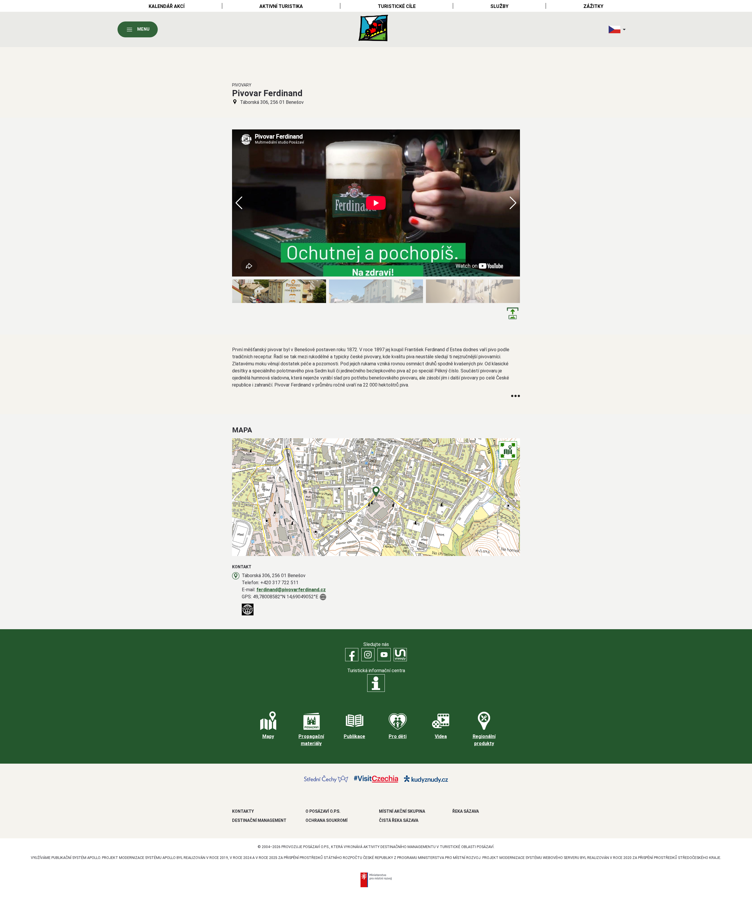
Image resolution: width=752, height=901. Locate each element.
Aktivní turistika (281, 6)
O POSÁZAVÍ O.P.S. (323, 811)
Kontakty (243, 811)
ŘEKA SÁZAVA (465, 811)
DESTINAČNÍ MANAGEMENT (259, 820)
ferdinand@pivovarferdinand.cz (291, 589)
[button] (513, 202)
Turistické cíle (397, 6)
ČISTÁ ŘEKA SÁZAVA (398, 820)
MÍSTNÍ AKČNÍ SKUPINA (402, 811)
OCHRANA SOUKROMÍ (327, 820)
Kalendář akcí (166, 6)
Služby (499, 6)
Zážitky (593, 6)
